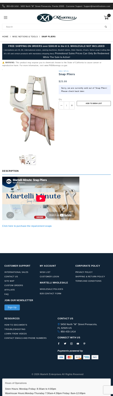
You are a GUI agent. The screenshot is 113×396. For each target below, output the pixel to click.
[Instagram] (72, 344)
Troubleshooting (14, 329)
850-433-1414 (68, 331)
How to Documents (15, 325)
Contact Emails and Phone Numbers (25, 338)
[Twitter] (66, 344)
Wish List (45, 272)
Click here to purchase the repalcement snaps (27, 226)
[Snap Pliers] (28, 111)
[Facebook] (60, 344)
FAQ (6, 294)
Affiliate (9, 290)
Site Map (9, 281)
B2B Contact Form (50, 293)
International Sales (16, 272)
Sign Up (12, 307)
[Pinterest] (85, 344)
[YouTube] (79, 344)
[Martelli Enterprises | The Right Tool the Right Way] (56, 17)
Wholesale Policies (51, 289)
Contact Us (11, 276)
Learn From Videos (15, 334)
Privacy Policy (84, 272)
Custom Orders (13, 285)
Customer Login (49, 276)
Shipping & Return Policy (90, 276)
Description (10, 171)
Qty (60, 99)
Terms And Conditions (88, 281)
